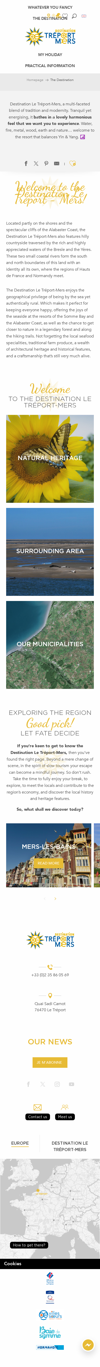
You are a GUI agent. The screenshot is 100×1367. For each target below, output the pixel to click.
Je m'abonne (49, 1062)
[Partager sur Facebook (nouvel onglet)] (25, 164)
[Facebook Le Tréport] (28, 1084)
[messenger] (88, 1350)
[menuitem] (50, 7)
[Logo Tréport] (50, 940)
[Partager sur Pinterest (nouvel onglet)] (46, 164)
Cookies (12, 1264)
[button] (74, 16)
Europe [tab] (20, 1143)
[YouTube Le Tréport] (71, 1084)
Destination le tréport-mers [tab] (70, 1146)
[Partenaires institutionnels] (50, 1278)
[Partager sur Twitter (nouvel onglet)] (36, 164)
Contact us (37, 1117)
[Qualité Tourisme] (50, 1297)
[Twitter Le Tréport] (43, 1084)
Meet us (65, 1117)
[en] (84, 16)
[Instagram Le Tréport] (57, 1084)
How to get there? (29, 1245)
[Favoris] (66, 16)
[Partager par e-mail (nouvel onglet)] (56, 164)
